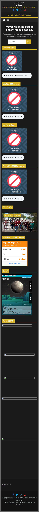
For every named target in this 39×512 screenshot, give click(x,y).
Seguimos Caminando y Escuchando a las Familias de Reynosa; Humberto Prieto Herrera (19, 222)
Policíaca (17, 215)
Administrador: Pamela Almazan (19, 15)
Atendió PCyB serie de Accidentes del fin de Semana (19, 7)
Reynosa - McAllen (10, 245)
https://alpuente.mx (14, 264)
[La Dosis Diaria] (4, 20)
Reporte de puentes (11, 243)
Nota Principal (8, 215)
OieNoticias (19, 229)
